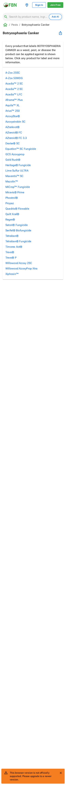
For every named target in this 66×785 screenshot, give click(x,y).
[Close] (60, 772)
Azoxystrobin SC (15, 121)
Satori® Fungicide (16, 225)
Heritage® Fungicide (18, 165)
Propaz (9, 203)
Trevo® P (10, 257)
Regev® (10, 219)
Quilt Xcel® (12, 214)
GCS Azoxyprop (14, 154)
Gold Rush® (12, 159)
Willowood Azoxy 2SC (18, 263)
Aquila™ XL (12, 105)
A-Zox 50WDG (14, 78)
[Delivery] (27, 5)
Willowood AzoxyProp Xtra (21, 268)
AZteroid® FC (13, 132)
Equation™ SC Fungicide (20, 148)
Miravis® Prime (14, 192)
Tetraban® (11, 235)
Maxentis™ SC (14, 176)
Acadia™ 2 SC (14, 83)
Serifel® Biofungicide (18, 230)
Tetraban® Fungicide (18, 241)
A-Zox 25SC (12, 72)
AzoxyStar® (12, 116)
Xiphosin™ (12, 274)
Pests (14, 24)
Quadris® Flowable (17, 208)
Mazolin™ (11, 181)
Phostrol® (11, 197)
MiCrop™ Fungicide (17, 187)
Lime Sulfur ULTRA (16, 170)
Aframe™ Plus (14, 99)
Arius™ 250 (12, 110)
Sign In (39, 5)
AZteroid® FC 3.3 (16, 138)
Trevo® (9, 252)
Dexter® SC (12, 143)
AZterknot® (12, 127)
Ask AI (55, 16)
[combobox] (28, 16)
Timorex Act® (13, 246)
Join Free (55, 5)
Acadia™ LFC (13, 94)
